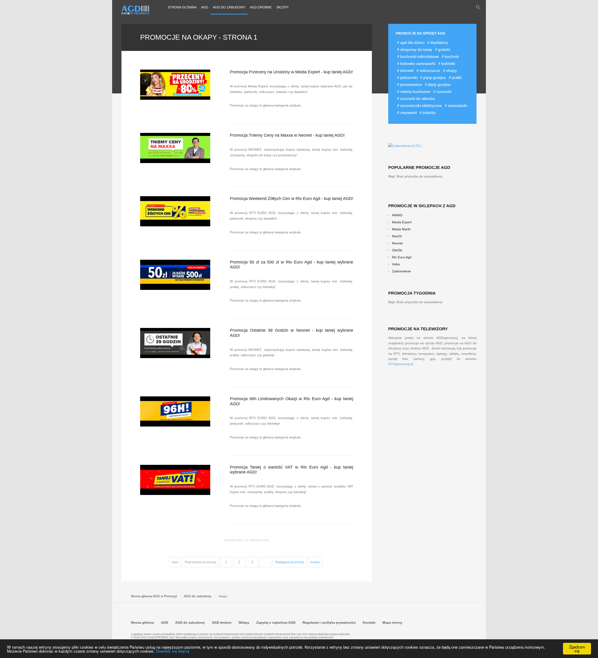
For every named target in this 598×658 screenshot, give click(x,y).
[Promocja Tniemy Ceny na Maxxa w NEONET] (175, 148)
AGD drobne (261, 7)
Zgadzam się (577, 649)
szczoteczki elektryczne (420, 106)
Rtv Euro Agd (401, 257)
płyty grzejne (439, 85)
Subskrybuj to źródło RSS (246, 540)
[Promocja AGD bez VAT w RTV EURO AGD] (175, 480)
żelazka (429, 113)
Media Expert (402, 222)
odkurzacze (429, 71)
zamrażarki (457, 106)
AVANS (397, 215)
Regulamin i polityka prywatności (329, 622)
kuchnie (451, 57)
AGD (204, 7)
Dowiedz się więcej (172, 651)
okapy (451, 71)
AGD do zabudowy (229, 7)
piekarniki (408, 78)
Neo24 (397, 236)
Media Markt (401, 229)
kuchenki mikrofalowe (419, 57)
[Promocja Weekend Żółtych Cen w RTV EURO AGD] (175, 211)
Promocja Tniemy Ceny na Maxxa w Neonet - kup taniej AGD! (287, 135)
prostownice (410, 85)
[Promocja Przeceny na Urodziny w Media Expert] (175, 85)
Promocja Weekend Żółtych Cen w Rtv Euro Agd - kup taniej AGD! (291, 198)
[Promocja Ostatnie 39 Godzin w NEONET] (175, 343)
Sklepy (282, 7)
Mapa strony (392, 622)
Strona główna (182, 7)
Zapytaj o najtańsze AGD (275, 622)
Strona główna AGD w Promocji (154, 596)
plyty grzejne (434, 78)
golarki (443, 50)
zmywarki (408, 113)
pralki (456, 78)
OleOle (397, 250)
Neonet (397, 243)
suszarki (443, 92)
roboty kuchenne (415, 92)
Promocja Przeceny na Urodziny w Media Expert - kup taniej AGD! (291, 72)
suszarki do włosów (417, 99)
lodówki (447, 64)
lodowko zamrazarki (417, 64)
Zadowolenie (401, 271)
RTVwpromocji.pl (400, 364)
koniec (315, 562)
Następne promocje (289, 562)
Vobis (396, 264)
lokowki (406, 71)
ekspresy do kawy (415, 50)
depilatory (438, 43)
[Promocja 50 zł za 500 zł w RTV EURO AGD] (175, 275)
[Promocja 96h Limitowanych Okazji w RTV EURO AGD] (175, 411)
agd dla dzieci (411, 43)
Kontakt (369, 622)
